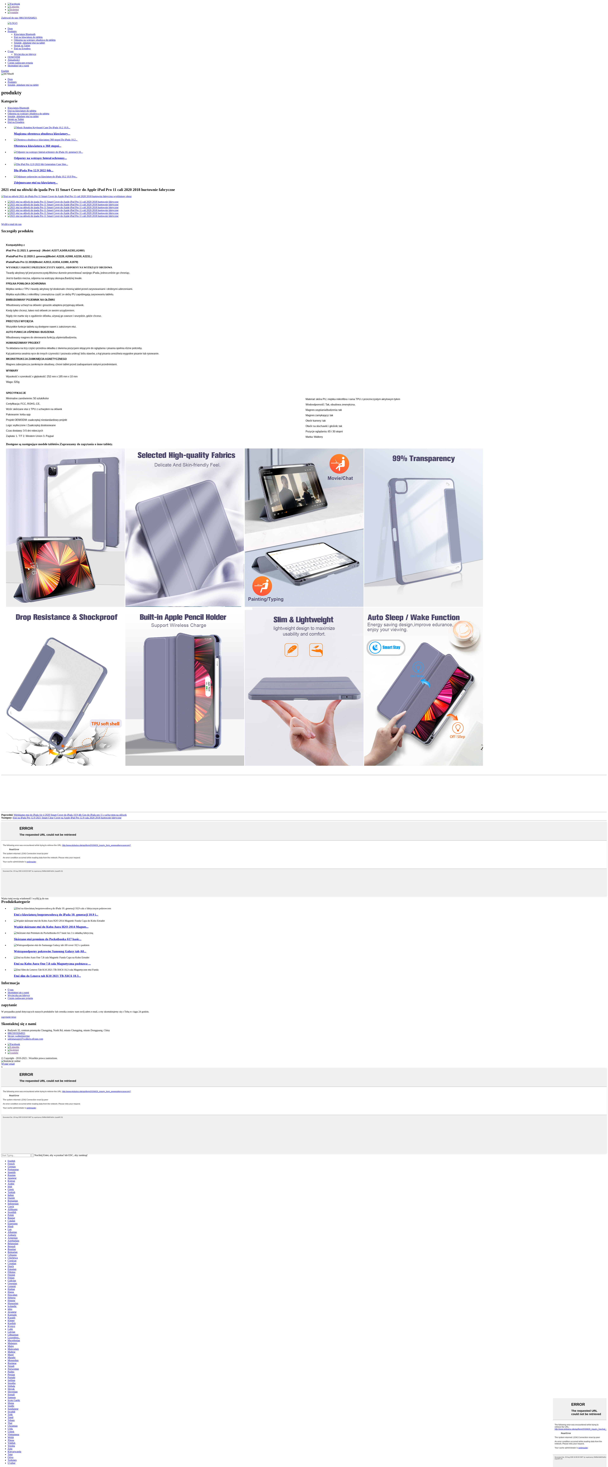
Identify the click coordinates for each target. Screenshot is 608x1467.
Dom (10, 28)
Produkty (12, 31)
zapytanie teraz (8, 1017)
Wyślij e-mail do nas (11, 224)
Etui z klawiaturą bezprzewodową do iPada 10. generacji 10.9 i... (56, 914)
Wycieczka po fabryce (25, 54)
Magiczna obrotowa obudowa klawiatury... (42, 133)
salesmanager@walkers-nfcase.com (25, 1039)
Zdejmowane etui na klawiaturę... (36, 182)
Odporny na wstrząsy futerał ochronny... (40, 158)
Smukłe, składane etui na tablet (29, 42)
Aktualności (14, 60)
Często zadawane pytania (20, 62)
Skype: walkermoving (19, 1036)
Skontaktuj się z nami (18, 65)
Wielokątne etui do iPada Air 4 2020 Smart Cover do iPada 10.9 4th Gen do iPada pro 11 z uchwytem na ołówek (70, 815)
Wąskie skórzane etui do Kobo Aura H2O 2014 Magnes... (51, 926)
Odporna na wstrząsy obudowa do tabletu (35, 40)
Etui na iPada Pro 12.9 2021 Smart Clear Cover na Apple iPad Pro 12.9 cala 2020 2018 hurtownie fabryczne (67, 817)
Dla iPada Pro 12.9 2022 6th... (33, 170)
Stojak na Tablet (22, 45)
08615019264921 (16, 1033)
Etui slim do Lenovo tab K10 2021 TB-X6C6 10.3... (47, 976)
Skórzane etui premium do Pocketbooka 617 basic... (47, 939)
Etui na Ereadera (22, 48)
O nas (10, 51)
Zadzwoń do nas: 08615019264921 (19, 17)
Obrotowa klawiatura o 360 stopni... (37, 146)
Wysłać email (8, 1064)
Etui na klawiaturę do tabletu (28, 37)
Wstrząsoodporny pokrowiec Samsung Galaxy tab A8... (50, 951)
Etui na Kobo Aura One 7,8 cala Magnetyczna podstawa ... (52, 963)
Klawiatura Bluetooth (24, 34)
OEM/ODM (14, 57)
